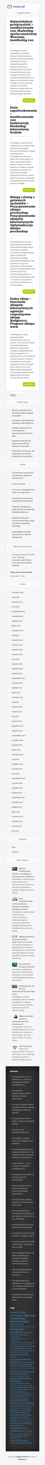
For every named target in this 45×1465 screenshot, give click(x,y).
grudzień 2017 (17, 788)
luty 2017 (15, 831)
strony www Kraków (24, 1421)
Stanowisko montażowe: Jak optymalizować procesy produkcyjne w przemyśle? (23, 453)
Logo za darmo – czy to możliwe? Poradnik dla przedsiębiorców (21, 1166)
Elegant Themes (22, 1457)
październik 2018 (18, 778)
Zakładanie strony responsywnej (19, 1437)
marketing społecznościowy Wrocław (22, 1342)
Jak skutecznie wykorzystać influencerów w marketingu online (22, 1297)
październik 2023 (18, 611)
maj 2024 (15, 597)
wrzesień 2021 (17, 683)
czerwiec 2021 (17, 697)
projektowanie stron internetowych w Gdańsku (20, 1397)
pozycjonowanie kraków (20, 1361)
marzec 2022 (17, 654)
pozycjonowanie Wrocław (20, 1380)
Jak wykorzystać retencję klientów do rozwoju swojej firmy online (22, 1202)
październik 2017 (18, 798)
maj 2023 (15, 635)
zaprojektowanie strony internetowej (21, 1441)
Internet (15, 852)
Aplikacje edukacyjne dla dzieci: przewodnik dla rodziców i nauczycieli (21, 443)
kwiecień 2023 (17, 640)
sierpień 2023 (17, 621)
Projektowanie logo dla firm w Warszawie (22, 1388)
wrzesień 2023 (17, 616)
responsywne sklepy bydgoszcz (19, 1418)
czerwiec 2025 (17, 592)
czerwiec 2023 (17, 631)
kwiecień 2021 (17, 707)
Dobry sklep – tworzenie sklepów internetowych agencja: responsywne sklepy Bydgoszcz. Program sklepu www (22, 313)
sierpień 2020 (17, 745)
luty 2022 (15, 659)
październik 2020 (18, 735)
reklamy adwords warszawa (20, 1413)
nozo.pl (22, 44)
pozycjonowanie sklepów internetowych (21, 1365)
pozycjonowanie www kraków (20, 1384)
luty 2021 (15, 716)
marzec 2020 (17, 769)
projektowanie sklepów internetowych (21, 1390)
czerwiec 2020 (17, 755)
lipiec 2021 (16, 693)
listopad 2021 (17, 673)
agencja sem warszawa (17, 1325)
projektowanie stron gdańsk (19, 1393)
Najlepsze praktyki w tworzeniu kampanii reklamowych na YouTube (23, 939)
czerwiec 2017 (17, 817)
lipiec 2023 (16, 626)
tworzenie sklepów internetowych (23, 1433)
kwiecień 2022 (17, 650)
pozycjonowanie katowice (19, 1352)
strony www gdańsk (20, 1420)
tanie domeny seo (21, 1432)
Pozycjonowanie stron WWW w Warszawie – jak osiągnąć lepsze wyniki (23, 1244)
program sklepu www (24, 1385)
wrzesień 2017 (17, 802)
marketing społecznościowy (18, 1338)
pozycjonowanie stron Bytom (18, 1368)
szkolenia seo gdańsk (18, 1429)
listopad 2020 (17, 731)
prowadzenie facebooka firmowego (22, 1405)
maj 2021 (15, 702)
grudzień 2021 (17, 669)
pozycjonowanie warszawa (19, 1376)
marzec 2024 (17, 602)
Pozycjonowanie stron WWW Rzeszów (22, 1373)
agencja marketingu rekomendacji (22, 1318)
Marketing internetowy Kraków (21, 1333)
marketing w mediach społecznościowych (21, 1344)
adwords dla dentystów (18, 1314)
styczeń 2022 (17, 664)
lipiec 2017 (16, 812)
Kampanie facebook (17, 1330)
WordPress (22, 1459)
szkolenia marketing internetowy (21, 1424)
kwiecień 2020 (17, 764)
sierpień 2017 (17, 807)
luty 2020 (15, 774)
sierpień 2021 (17, 688)
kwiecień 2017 (17, 821)
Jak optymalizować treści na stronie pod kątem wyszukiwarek (23, 1177)
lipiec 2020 (16, 750)
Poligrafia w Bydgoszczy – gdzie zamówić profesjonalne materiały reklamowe (23, 509)
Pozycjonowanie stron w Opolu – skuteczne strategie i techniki (23, 1121)
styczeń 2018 (17, 783)
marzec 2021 (17, 712)
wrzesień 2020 (17, 740)
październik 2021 (18, 678)
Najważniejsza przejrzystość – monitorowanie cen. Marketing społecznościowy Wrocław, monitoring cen (23, 31)
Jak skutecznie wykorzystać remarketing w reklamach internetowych (23, 475)
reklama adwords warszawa (20, 1408)
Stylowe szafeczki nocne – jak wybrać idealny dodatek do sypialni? (22, 413)
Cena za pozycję (18, 484)
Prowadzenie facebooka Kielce (20, 1406)
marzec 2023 (17, 645)
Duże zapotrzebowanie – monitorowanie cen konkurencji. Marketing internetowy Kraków (23, 904)
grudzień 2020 (17, 726)
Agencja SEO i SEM (28, 1327)
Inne (13, 847)
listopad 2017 (17, 793)
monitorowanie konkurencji (22, 1350)
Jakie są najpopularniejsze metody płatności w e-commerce (22, 1272)
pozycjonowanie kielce (19, 1355)
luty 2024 (15, 607)
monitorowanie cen (21, 1348)
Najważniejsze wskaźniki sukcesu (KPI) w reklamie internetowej (21, 534)
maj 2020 (15, 759)
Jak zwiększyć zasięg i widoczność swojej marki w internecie (22, 1141)
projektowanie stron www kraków (21, 1401)
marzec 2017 (17, 826)
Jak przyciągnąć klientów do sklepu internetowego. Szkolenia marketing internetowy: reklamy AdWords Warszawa (23, 1258)
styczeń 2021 (17, 721)
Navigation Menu (23, 13)
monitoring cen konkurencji (22, 1346)
